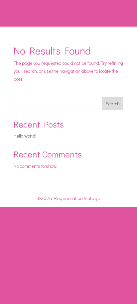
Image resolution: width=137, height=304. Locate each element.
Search (113, 103)
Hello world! (25, 136)
